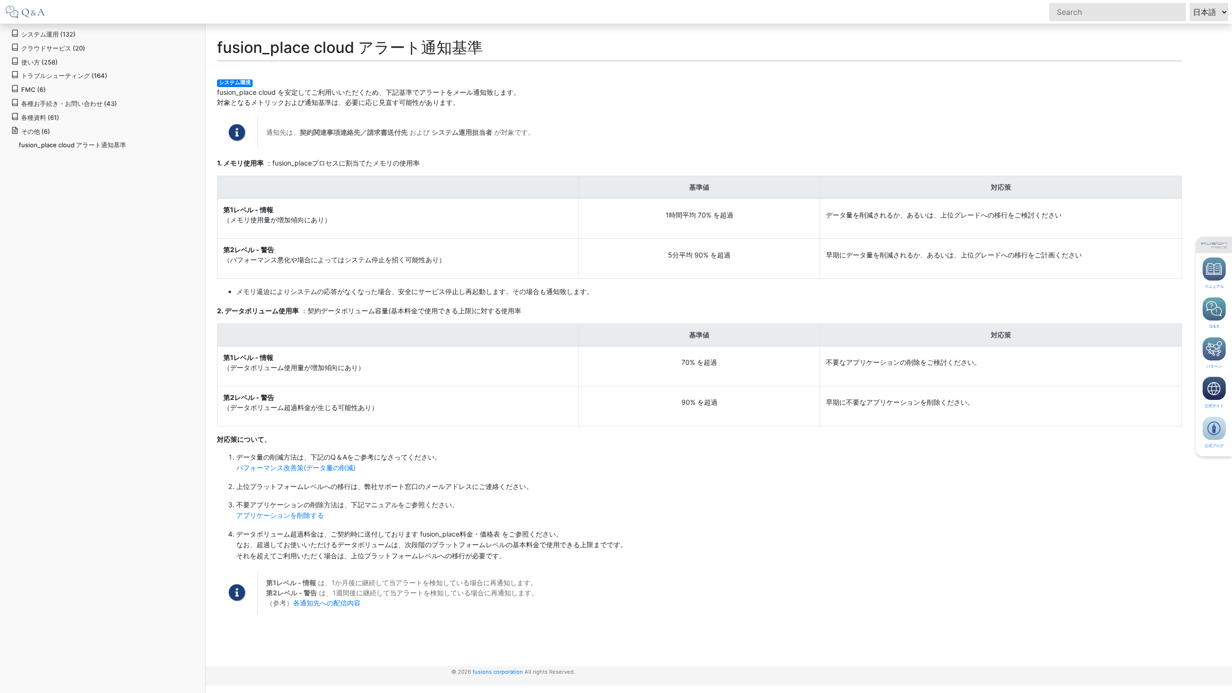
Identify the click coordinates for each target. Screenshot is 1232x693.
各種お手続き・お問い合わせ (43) (69, 103)
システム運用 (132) (48, 34)
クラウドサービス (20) (53, 48)
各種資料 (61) (40, 117)
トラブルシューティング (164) (64, 75)
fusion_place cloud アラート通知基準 (72, 145)
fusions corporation (498, 671)
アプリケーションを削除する (280, 515)
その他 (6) (35, 131)
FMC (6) (33, 89)
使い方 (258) (39, 62)
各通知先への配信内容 (326, 603)
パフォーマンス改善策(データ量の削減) (296, 467)
